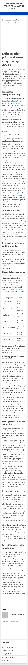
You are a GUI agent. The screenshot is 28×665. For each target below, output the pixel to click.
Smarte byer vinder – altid (14, 5)
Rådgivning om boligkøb (9, 647)
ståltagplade (14, 101)
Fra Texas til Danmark (8, 657)
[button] (26, 13)
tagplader (21, 289)
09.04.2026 (13, 22)
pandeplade (17, 193)
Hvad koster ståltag (7, 650)
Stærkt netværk (6, 661)
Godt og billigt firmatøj (8, 654)
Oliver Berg (6, 22)
